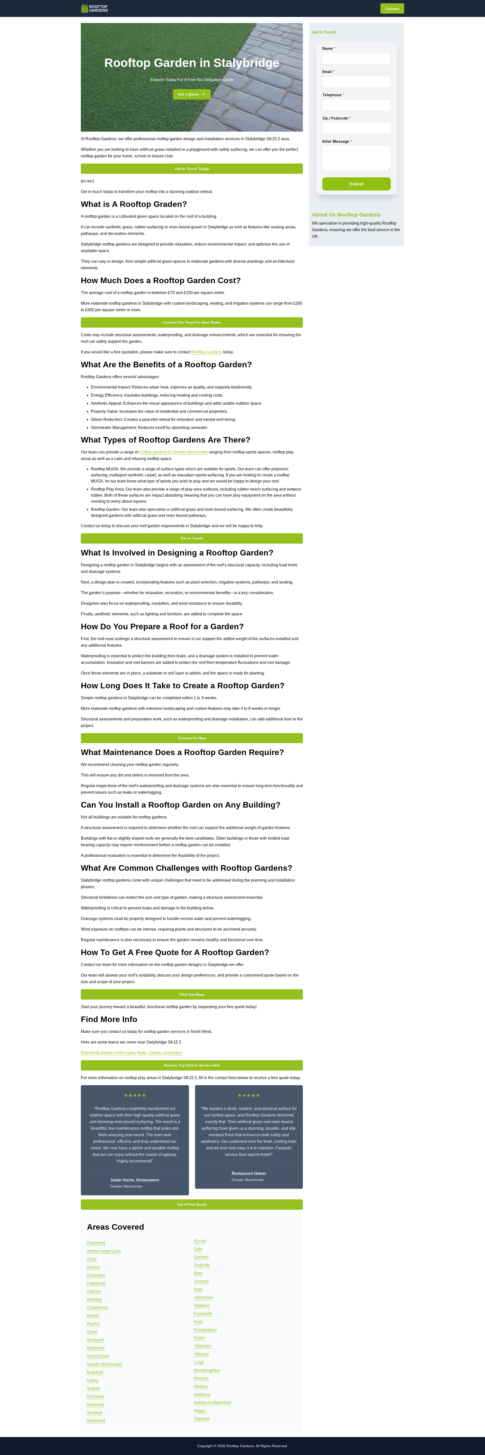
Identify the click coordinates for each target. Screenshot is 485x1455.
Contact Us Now (192, 738)
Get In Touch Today (192, 169)
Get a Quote (188, 94)
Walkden (202, 1305)
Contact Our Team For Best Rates (192, 322)
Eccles (200, 1241)
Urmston (201, 1281)
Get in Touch (192, 538)
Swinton (201, 1257)
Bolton (200, 1338)
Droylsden (173, 1053)
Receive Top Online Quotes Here (192, 1065)
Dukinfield (90, 1053)
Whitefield (96, 1421)
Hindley (201, 1386)
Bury (198, 1273)
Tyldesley (202, 1346)
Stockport (95, 1340)
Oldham (94, 1291)
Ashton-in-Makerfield (212, 1402)
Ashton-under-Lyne (118, 1053)
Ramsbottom (205, 1330)
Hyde (142, 1053)
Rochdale (95, 1396)
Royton (93, 1324)
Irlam (198, 1322)
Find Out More (192, 994)
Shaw (92, 1332)
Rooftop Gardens (206, 352)
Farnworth (203, 1314)
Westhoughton (207, 1370)
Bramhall (95, 1372)
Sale (198, 1249)
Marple (93, 1316)
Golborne (202, 1394)
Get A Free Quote (192, 1204)
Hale (198, 1289)
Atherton (201, 1354)
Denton (155, 1053)
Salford (93, 1388)
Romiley (94, 1299)
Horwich (201, 1378)
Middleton (96, 1348)
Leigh (199, 1362)
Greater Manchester (104, 1364)
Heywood (95, 1404)
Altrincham (203, 1297)
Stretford (94, 1413)
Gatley (93, 1380)
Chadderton (97, 1307)
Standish (202, 1419)
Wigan (200, 1411)
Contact (392, 9)
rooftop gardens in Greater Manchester (173, 452)
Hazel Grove (98, 1356)
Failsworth (96, 1283)
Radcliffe (202, 1265)
